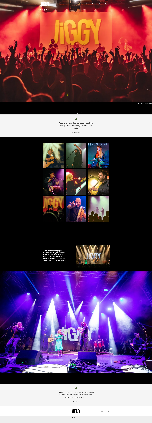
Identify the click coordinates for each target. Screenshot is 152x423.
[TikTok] (48, 9)
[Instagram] (42, 9)
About (87, 4)
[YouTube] (44, 9)
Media (101, 4)
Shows (94, 4)
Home (81, 4)
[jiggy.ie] (44, 3)
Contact (107, 4)
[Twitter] (46, 9)
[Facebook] (40, 9)
